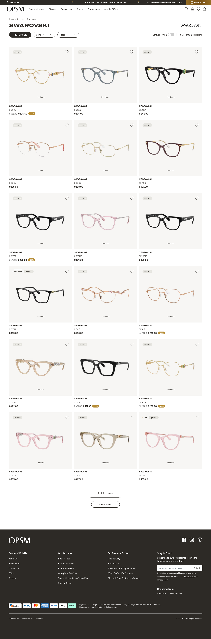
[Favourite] (66, 52)
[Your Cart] (204, 9)
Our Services (94, 9)
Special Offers (111, 9)
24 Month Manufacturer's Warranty (124, 578)
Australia (161, 593)
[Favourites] (198, 9)
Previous (72, 2)
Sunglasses (66, 9)
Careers (12, 578)
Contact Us (14, 568)
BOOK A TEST (200, 2)
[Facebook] (183, 540)
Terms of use (189, 576)
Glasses (52, 9)
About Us (13, 558)
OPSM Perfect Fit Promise (120, 573)
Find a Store (14, 563)
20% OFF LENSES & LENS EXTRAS (105, 2)
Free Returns (114, 563)
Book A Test (64, 558)
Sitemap (39, 618)
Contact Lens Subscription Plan (73, 578)
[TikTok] (200, 540)
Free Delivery (114, 558)
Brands (80, 9)
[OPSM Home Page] (19, 540)
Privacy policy (162, 580)
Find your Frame (65, 563)
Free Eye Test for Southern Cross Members (164, 2)
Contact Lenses (36, 9)
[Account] (192, 9)
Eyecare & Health (66, 568)
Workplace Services (67, 573)
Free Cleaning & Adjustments (121, 568)
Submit (197, 568)
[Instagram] (191, 540)
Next (138, 2)
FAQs (11, 573)
